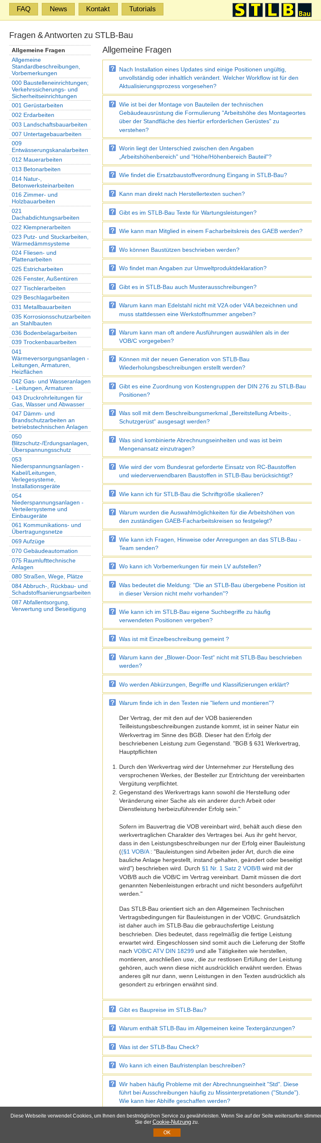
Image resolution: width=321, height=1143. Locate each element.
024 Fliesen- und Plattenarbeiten (34, 256)
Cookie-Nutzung (172, 1122)
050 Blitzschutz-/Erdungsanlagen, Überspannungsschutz (50, 443)
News (58, 9)
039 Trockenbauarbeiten (44, 342)
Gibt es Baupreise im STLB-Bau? (162, 1009)
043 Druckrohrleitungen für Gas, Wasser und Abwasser (48, 401)
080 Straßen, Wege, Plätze (47, 576)
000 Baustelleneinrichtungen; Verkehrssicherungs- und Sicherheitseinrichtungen (50, 89)
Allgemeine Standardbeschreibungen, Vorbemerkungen (46, 66)
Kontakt (98, 9)
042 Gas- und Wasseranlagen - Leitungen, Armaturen (51, 384)
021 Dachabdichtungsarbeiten (45, 214)
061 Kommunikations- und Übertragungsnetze (46, 528)
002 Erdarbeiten (33, 115)
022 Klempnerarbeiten (41, 227)
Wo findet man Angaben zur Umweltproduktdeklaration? (193, 268)
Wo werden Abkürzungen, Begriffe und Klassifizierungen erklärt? (204, 684)
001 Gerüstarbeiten (37, 105)
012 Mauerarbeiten (37, 159)
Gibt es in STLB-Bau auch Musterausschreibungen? (188, 287)
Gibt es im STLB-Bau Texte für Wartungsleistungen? (188, 212)
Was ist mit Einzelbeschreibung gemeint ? (174, 639)
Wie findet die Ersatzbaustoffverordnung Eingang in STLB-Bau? (203, 175)
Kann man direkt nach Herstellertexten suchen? (182, 193)
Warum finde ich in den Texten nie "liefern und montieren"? (196, 702)
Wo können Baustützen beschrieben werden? (179, 249)
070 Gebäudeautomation (45, 550)
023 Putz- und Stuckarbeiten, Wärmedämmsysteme (50, 240)
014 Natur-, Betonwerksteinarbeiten (43, 182)
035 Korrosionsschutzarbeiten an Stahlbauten (51, 320)
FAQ (24, 9)
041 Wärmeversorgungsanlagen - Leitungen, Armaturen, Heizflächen (50, 361)
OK (167, 1132)
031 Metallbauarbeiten (41, 307)
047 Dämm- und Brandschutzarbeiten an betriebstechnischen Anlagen (50, 420)
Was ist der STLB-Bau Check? (159, 1047)
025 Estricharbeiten (37, 269)
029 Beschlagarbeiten (40, 297)
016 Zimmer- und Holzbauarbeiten (35, 198)
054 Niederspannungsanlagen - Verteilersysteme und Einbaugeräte (48, 505)
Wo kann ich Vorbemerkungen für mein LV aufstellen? (190, 566)
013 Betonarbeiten (36, 169)
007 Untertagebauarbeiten (47, 134)
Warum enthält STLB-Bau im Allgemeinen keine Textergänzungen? (207, 1028)
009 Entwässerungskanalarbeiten (50, 146)
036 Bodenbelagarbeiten (44, 332)
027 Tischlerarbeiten (39, 288)
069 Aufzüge (28, 541)
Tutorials (142, 9)
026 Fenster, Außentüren (45, 278)
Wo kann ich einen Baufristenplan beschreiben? (182, 1065)
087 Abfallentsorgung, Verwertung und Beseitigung (49, 605)
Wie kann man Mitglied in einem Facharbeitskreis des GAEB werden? (211, 231)
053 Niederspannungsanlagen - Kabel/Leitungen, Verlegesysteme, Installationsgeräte (48, 472)
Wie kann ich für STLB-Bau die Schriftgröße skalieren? (191, 494)
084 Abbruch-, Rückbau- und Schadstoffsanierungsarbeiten (51, 589)
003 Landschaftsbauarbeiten (49, 124)
